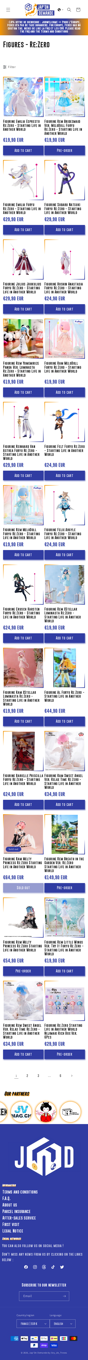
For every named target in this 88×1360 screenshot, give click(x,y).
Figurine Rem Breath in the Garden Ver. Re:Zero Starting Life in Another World (64, 865)
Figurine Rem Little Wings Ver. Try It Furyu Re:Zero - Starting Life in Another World (63, 948)
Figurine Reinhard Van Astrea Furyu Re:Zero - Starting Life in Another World (21, 453)
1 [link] (16, 1076)
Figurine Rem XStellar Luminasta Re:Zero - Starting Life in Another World (62, 615)
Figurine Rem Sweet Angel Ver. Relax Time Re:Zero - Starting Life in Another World (22, 1031)
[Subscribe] (64, 1296)
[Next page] (71, 1075)
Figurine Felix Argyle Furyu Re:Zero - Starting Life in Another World (62, 534)
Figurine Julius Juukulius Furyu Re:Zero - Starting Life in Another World (22, 288)
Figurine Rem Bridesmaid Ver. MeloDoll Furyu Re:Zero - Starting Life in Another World (63, 127)
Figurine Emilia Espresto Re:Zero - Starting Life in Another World (22, 125)
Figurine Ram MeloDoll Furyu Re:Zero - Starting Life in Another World (62, 367)
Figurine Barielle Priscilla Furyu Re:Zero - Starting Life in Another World (23, 780)
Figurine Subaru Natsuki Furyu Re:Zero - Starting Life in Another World (62, 209)
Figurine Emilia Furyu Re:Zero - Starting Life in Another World (22, 209)
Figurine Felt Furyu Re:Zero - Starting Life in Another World (64, 450)
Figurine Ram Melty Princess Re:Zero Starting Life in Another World (22, 863)
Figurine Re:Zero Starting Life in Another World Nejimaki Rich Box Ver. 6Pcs (63, 1031)
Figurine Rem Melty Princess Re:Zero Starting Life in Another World (22, 946)
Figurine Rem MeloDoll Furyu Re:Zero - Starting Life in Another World (21, 534)
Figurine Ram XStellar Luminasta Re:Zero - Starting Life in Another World (21, 698)
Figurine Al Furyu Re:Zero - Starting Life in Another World (64, 696)
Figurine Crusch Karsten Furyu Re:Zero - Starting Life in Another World (21, 613)
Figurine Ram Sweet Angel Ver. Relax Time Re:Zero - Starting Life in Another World (63, 782)
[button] (8, 9)
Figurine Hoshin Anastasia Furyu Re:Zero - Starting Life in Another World (63, 288)
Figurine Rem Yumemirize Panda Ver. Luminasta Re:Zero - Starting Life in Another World (22, 369)
